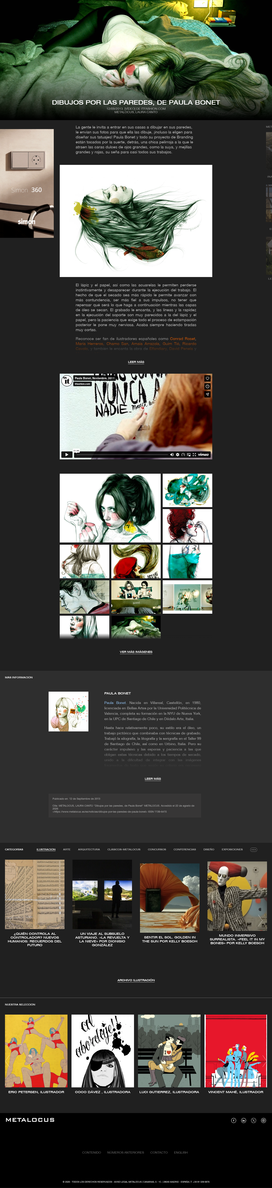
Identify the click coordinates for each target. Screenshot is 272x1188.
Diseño (209, 850)
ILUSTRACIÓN (46, 850)
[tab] (46, 849)
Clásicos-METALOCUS (124, 850)
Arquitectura (89, 850)
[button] (11, 920)
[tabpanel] (136, 921)
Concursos (157, 850)
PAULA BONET (117, 693)
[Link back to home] (30, 1120)
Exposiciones (232, 850)
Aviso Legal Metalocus (128, 1182)
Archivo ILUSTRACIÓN (136, 980)
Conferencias (185, 850)
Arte (66, 850)
